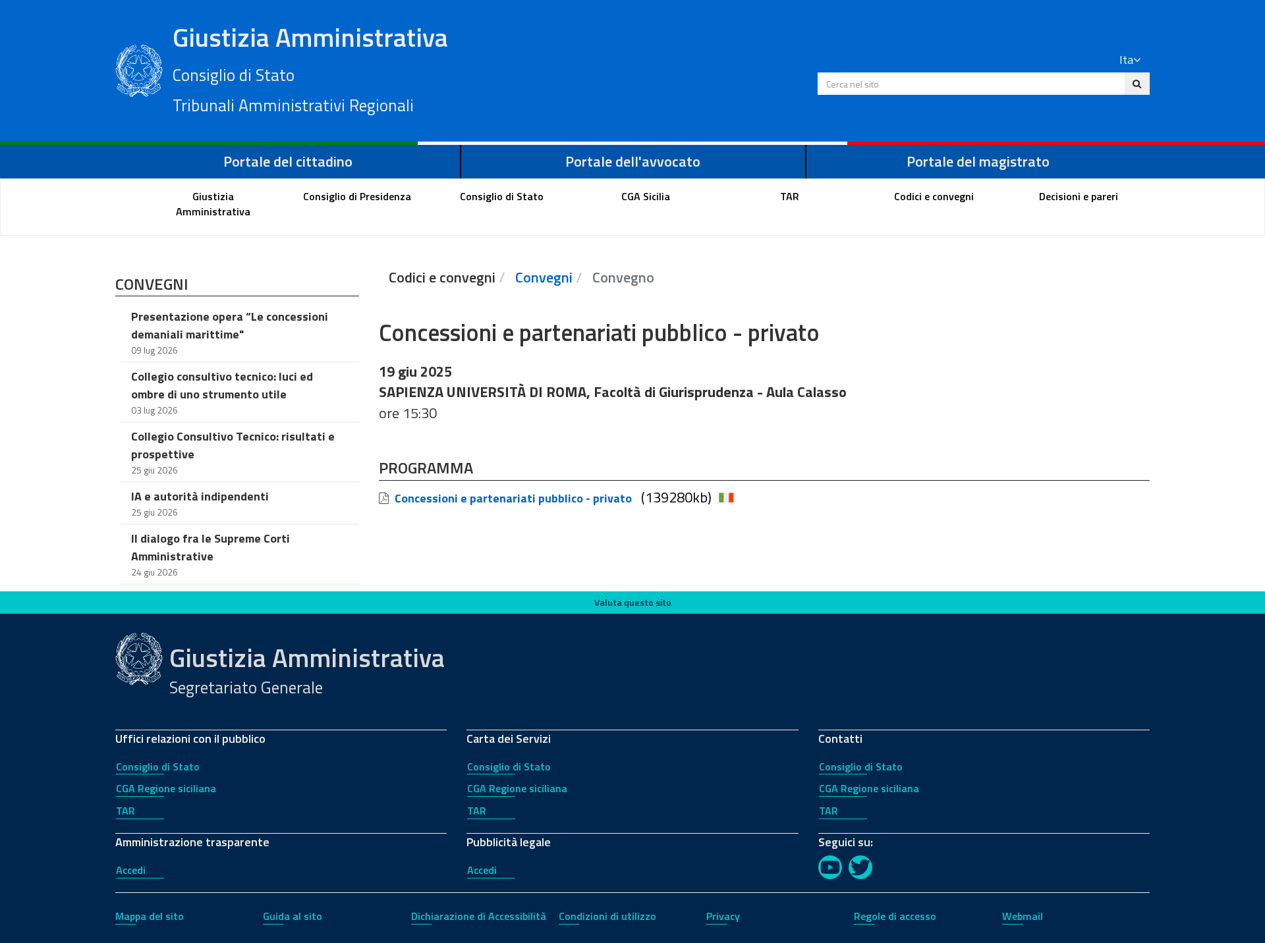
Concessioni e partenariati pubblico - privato (513, 498)
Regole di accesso (895, 916)
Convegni (544, 277)
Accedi (131, 870)
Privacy (723, 916)
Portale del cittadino (287, 161)
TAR (125, 811)
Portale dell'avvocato (632, 161)
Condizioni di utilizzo (607, 916)
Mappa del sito (149, 916)
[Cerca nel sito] (1137, 83)
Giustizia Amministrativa (310, 68)
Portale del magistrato (978, 161)
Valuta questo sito (632, 602)
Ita (1126, 59)
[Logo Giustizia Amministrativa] (139, 69)
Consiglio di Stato (158, 766)
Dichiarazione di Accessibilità (478, 916)
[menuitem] (213, 204)
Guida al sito (292, 916)
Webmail (1022, 916)
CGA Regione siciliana (166, 788)
